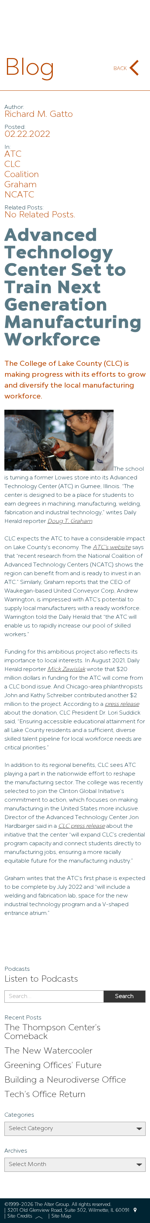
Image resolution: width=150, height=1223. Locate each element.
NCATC (19, 195)
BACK (120, 68)
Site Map (61, 1216)
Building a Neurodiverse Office (65, 1080)
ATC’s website (112, 548)
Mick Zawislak (66, 669)
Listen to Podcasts (41, 979)
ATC (12, 154)
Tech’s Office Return (45, 1095)
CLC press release (81, 826)
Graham (20, 185)
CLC (12, 164)
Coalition (21, 175)
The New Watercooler (48, 1051)
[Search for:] (53, 996)
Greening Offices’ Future (53, 1066)
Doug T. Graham (69, 521)
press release (122, 704)
